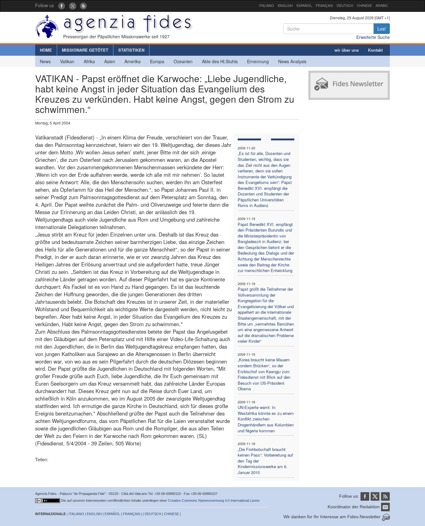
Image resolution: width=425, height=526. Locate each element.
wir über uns (346, 50)
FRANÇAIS (324, 5)
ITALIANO (266, 5)
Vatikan (67, 61)
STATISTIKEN (131, 50)
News (45, 61)
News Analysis (292, 61)
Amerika (132, 61)
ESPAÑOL (304, 5)
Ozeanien (183, 61)
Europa (157, 61)
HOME (46, 50)
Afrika (89, 61)
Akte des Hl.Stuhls (220, 61)
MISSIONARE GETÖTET (85, 50)
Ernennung (258, 61)
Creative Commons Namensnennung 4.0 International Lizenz (214, 500)
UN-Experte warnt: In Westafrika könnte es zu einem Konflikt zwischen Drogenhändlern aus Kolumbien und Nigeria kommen (266, 418)
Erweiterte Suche (373, 37)
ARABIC (382, 5)
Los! (381, 29)
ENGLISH (285, 5)
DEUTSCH (345, 5)
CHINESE (364, 5)
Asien (109, 61)
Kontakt (375, 50)
